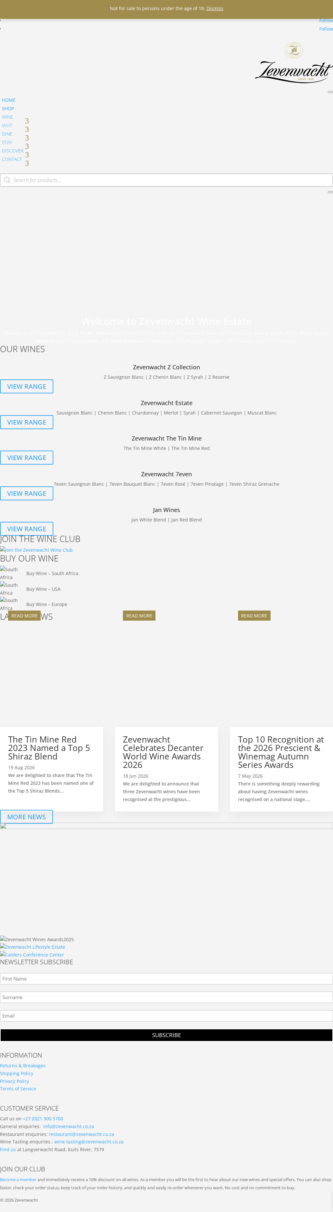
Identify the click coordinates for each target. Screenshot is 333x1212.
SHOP (8, 108)
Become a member (18, 1179)
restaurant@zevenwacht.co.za (81, 1134)
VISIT (7, 125)
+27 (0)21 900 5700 (43, 1118)
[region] (166, 255)
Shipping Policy (16, 1073)
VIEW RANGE (26, 386)
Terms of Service (18, 1089)
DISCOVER (12, 151)
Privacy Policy (14, 1081)
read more (24, 616)
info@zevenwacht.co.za (68, 1126)
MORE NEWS (26, 816)
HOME (9, 100)
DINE (7, 134)
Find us (8, 1149)
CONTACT (12, 159)
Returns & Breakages (23, 1065)
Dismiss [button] (214, 8)
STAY (7, 142)
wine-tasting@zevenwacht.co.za (89, 1142)
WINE (7, 117)
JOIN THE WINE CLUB (40, 539)
